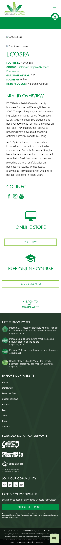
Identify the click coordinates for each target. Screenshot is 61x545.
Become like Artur (30, 283)
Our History (7, 388)
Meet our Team (9, 393)
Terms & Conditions (50, 531)
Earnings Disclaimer (20, 534)
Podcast (6, 404)
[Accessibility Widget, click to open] (55, 17)
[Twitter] (10, 484)
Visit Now (31, 242)
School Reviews (10, 399)
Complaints (30, 534)
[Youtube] (21, 484)
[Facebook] (4, 484)
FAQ (4, 410)
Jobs (4, 415)
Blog (4, 421)
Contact (6, 426)
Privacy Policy (15, 517)
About (5, 382)
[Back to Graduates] (30, 307)
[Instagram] (15, 484)
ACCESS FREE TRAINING (30, 507)
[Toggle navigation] (54, 8)
